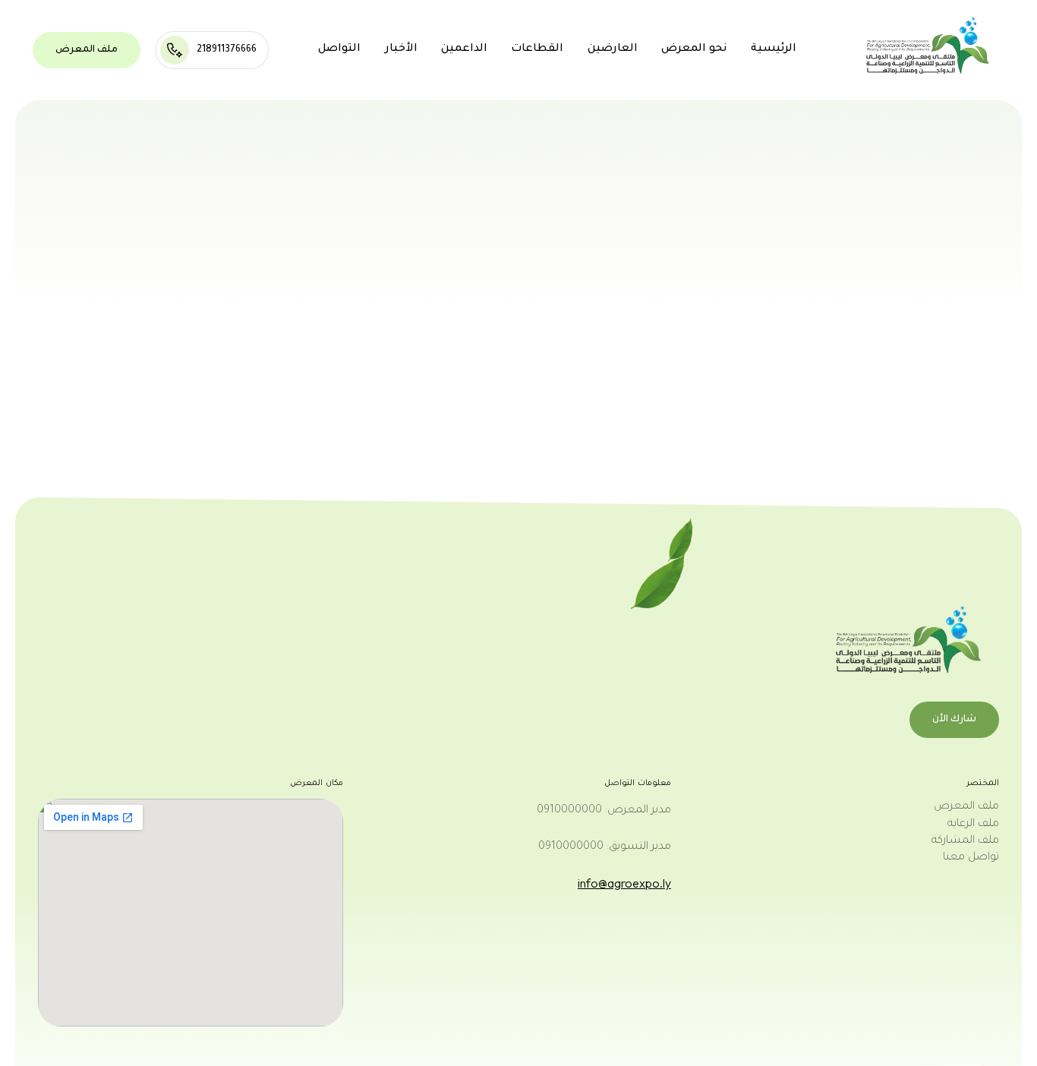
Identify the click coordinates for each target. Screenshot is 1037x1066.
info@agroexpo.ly (624, 883)
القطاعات (537, 49)
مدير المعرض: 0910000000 (604, 811)
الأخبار (401, 49)
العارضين (613, 49)
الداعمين (464, 49)
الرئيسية (773, 49)
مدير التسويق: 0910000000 (604, 847)
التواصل (339, 49)
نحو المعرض (694, 49)
